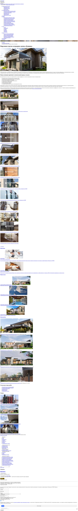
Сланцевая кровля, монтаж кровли (9, 18)
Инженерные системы (7, 15)
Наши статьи (3, 274)
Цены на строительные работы (8, 34)
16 (0, 333)
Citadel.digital (8, 475)
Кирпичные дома (4, 445)
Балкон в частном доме (7, 22)
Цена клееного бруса (7, 37)
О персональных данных (6, 443)
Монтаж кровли (6, 14)
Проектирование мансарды (8, 25)
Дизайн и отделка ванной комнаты (9, 20)
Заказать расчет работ (3, 435)
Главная (3, 42)
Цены (3, 438)
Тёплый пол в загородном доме (9, 19)
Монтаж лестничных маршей (6, 459)
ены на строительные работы (37, 88)
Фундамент (4, 452)
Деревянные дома (6, 8)
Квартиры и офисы (5, 449)
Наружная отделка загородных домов (10, 11)
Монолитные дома (5, 447)
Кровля (3, 453)
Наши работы (4, 38)
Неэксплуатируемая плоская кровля (9, 21)
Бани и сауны (6, 9)
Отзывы (5, 29)
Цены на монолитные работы (8, 35)
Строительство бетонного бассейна (9, 24)
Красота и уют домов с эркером (7, 463)
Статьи (3, 16)
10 (0, 382)
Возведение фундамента (7, 12)
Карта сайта (2, 467)
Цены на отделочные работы (8, 36)
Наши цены (2, 248)
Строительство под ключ (6, 6)
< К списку (2, 246)
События (5, 28)
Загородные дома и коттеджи (6, 450)
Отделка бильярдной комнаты (8, 23)
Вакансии (5, 30)
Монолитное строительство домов (9, 17)
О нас (3, 26)
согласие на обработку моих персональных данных (21, 502)
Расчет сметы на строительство (9, 33)
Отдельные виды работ (5, 10)
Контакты (5, 31)
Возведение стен (6, 13)
